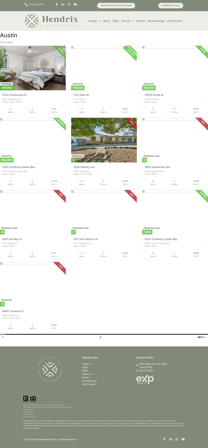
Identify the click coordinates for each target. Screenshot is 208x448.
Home (2, 42)
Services (125, 20)
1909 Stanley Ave (84, 167)
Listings (92, 20)
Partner (141, 20)
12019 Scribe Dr (154, 94)
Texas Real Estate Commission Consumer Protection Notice (44, 405)
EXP (70, 421)
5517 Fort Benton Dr (85, 239)
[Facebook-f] (56, 4)
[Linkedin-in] (62, 4)
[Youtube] (75, 4)
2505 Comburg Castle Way (160, 239)
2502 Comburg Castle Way (18, 167)
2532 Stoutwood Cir (14, 94)
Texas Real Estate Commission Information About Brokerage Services (48, 407)
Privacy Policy (28, 414)
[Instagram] (69, 4)
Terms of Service (29, 417)
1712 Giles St (81, 94)
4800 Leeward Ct (13, 311)
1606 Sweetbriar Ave (157, 167)
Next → (202, 337)
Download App (156, 20)
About (106, 20)
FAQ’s (116, 20)
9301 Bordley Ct (12, 239)
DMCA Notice (28, 412)
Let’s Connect (174, 20)
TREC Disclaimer (29, 410)
